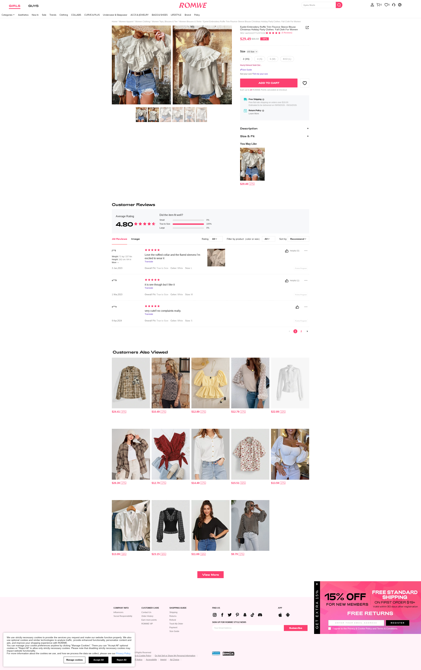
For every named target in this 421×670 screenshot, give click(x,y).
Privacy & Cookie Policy (140, 656)
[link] (289, 331)
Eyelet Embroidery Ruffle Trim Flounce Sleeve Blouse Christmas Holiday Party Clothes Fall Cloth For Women (269, 28)
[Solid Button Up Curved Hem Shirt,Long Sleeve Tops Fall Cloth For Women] (210, 454)
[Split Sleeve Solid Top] (210, 525)
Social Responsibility (122, 616)
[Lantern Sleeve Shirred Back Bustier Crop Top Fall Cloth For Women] (290, 454)
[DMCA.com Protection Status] (228, 654)
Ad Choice (174, 659)
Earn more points (149, 620)
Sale (44, 15)
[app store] (280, 614)
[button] (304, 83)
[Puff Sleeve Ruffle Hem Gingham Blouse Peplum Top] (210, 383)
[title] (210, 352)
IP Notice (138, 659)
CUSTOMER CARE (150, 608)
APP (280, 608)
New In (35, 15)
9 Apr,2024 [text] (117, 321)
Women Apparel (126, 21)
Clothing (64, 15)
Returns (172, 616)
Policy (197, 15)
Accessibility (151, 659)
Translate (149, 262)
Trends (53, 15)
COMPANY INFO (121, 608)
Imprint (163, 659)
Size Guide (174, 631)
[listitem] (252, 167)
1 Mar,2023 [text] (117, 294)
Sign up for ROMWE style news (229, 622)
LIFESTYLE (176, 15)
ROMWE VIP (147, 624)
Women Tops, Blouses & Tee (164, 21)
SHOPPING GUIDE (177, 608)
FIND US (216, 608)
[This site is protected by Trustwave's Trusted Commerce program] (216, 654)
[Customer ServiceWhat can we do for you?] (394, 5)
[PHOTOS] (172, 65)
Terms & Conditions (387, 628)
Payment (173, 627)
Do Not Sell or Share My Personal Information (175, 656)
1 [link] (295, 331)
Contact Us (146, 612)
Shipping (173, 612)
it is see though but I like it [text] (160, 284)
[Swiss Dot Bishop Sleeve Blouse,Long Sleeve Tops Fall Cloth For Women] (250, 383)
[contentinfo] (244, 184)
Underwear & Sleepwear (115, 15)
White (177, 268)
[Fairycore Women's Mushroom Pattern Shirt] (250, 454)
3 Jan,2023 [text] (117, 268)
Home (114, 21)
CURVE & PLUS (92, 15)
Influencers (118, 612)
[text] (173, 250)
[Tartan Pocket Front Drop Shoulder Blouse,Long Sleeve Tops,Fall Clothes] (131, 454)
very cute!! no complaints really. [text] (163, 310)
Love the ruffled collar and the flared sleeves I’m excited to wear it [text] (172, 256)
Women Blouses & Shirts (190, 21)
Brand (188, 15)
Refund (172, 620)
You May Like (248, 143)
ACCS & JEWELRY (140, 15)
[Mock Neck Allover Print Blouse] (171, 383)
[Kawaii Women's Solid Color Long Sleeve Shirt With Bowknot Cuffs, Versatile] (290, 383)
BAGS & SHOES (160, 15)
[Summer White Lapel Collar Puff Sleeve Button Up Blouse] (131, 525)
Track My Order (176, 624)
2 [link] (301, 331)
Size (247, 51)
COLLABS (76, 15)
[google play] (287, 614)
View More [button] (210, 574)
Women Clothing (142, 21)
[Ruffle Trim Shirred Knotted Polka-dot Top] (171, 454)
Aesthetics (23, 15)
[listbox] (372, 4)
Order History (147, 616)
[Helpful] (287, 251)
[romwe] (193, 4)
